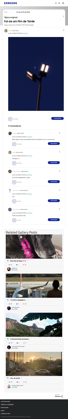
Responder (54, 143)
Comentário (57, 118)
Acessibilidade (5, 401)
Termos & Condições (7, 404)
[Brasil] (10, 3)
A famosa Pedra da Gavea (19, 339)
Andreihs (14, 385)
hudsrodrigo (15, 307)
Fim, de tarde (15, 378)
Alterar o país (5, 413)
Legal (2, 410)
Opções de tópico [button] (61, 16)
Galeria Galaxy (24, 33)
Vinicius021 (15, 346)
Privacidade (4, 407)
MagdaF (14, 268)
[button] (61, 30)
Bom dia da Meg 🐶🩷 (18, 261)
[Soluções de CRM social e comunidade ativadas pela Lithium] (59, 396)
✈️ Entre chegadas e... (18, 300)
